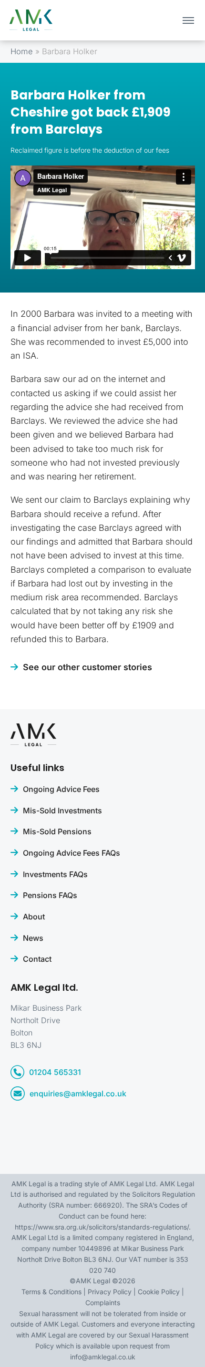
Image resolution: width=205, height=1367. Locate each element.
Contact (37, 959)
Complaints (102, 1303)
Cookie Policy (159, 1292)
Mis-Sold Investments (62, 810)
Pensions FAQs (50, 895)
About (34, 916)
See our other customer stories (87, 667)
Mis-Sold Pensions (57, 831)
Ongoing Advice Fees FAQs (71, 853)
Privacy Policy (110, 1292)
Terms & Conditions (51, 1292)
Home (21, 51)
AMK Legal (93, 1281)
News (33, 938)
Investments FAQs (55, 874)
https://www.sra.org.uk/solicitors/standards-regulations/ (102, 1227)
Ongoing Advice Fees (61, 789)
